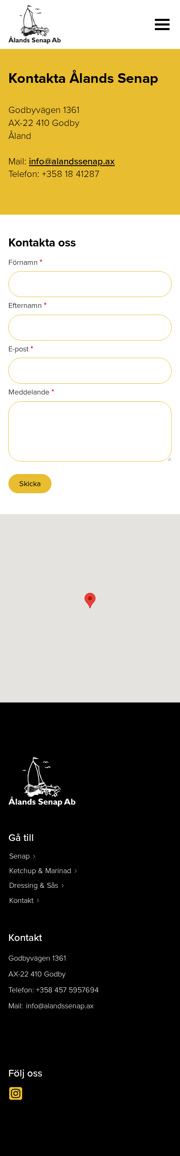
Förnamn (23, 262)
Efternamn (25, 305)
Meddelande (28, 392)
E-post (18, 349)
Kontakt (21, 900)
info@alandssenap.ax (72, 161)
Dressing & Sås (33, 885)
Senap (19, 856)
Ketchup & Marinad (40, 870)
